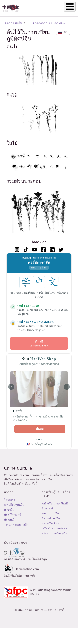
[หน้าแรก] (12, 8)
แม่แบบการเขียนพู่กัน (54, 533)
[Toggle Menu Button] (70, 7)
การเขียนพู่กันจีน (14, 504)
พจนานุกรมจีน (50, 513)
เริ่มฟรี (39, 343)
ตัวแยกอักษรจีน (50, 518)
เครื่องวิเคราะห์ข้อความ (55, 528)
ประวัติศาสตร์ (12, 514)
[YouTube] (34, 249)
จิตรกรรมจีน (13, 23)
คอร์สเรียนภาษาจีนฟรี (54, 503)
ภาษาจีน (9, 509)
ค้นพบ (40, 429)
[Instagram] (17, 249)
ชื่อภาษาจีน (48, 508)
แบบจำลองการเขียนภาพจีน (46, 23)
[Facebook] (43, 249)
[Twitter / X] (61, 249)
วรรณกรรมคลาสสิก (16, 524)
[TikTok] (25, 249)
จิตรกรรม (10, 499)
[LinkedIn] (52, 249)
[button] (63, 32)
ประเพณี (9, 519)
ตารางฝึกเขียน (50, 523)
